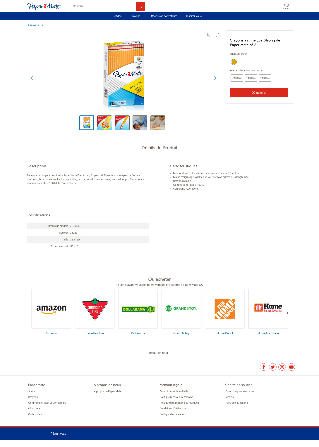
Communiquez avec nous (239, 391)
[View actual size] (208, 35)
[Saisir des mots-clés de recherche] (140, 6)
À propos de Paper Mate (107, 391)
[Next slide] (214, 78)
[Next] (287, 312)
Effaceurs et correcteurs (163, 16)
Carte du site (35, 414)
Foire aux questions (236, 402)
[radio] (233, 62)
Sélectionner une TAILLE (250, 70)
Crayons (135, 16)
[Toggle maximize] (217, 35)
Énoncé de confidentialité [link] (174, 391)
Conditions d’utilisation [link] (173, 408)
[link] (263, 367)
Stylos (117, 16)
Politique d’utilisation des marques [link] (179, 402)
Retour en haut (159, 353)
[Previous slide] (32, 78)
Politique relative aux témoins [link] (176, 397)
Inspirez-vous (194, 16)
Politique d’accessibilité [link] (173, 414)
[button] (286, 6)
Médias (229, 397)
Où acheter (259, 92)
